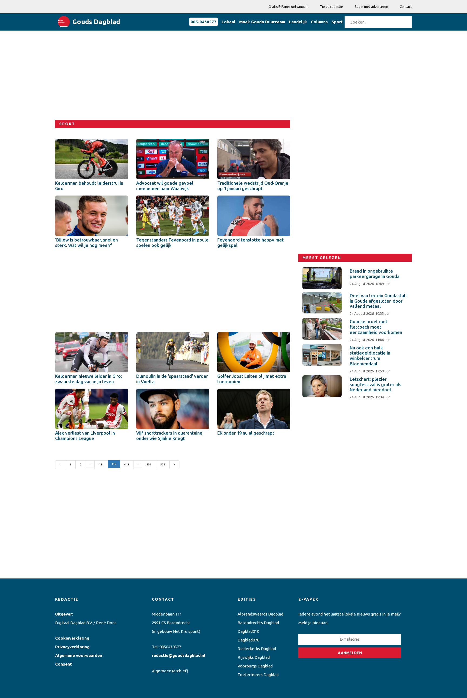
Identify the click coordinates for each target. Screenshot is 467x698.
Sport (337, 21)
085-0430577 (203, 21)
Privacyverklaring (72, 646)
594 (148, 464)
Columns (319, 21)
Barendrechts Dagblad (258, 622)
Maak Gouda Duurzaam (262, 21)
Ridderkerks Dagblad (257, 648)
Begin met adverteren (371, 6)
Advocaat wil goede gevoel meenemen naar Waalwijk (164, 186)
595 (162, 464)
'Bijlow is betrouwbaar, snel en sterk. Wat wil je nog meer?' (86, 242)
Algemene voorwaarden (78, 655)
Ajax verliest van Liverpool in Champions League (85, 436)
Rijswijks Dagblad (254, 657)
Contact (406, 6)
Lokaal (228, 21)
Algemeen (161, 671)
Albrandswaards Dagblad (260, 614)
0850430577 (170, 646)
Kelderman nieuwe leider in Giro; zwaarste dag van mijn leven (88, 379)
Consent (63, 664)
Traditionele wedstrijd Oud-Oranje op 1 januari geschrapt (252, 186)
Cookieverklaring (72, 638)
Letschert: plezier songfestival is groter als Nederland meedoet (375, 384)
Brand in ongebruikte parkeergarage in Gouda (374, 274)
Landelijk (298, 21)
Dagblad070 (248, 640)
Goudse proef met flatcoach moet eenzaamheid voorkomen (376, 327)
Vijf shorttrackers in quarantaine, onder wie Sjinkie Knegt (170, 436)
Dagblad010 (248, 631)
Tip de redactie (331, 6)
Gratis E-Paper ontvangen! (288, 6)
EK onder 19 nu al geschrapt (245, 433)
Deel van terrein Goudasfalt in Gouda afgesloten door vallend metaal (378, 301)
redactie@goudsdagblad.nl (178, 655)
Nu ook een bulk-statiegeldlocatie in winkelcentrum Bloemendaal (370, 355)
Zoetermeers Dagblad (258, 674)
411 (101, 464)
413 (126, 464)
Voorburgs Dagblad (255, 666)
